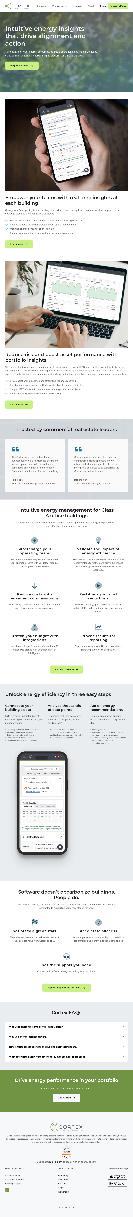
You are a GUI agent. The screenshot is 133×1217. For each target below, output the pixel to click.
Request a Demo (118, 6)
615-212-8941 (54, 1162)
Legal (61, 1187)
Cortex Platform (13, 1175)
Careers (62, 1183)
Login (103, 6)
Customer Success (14, 1179)
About (91, 6)
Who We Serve (59, 6)
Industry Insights (13, 1183)
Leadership (63, 1179)
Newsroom (63, 1191)
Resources (77, 6)
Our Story (63, 1175)
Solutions (41, 6)
